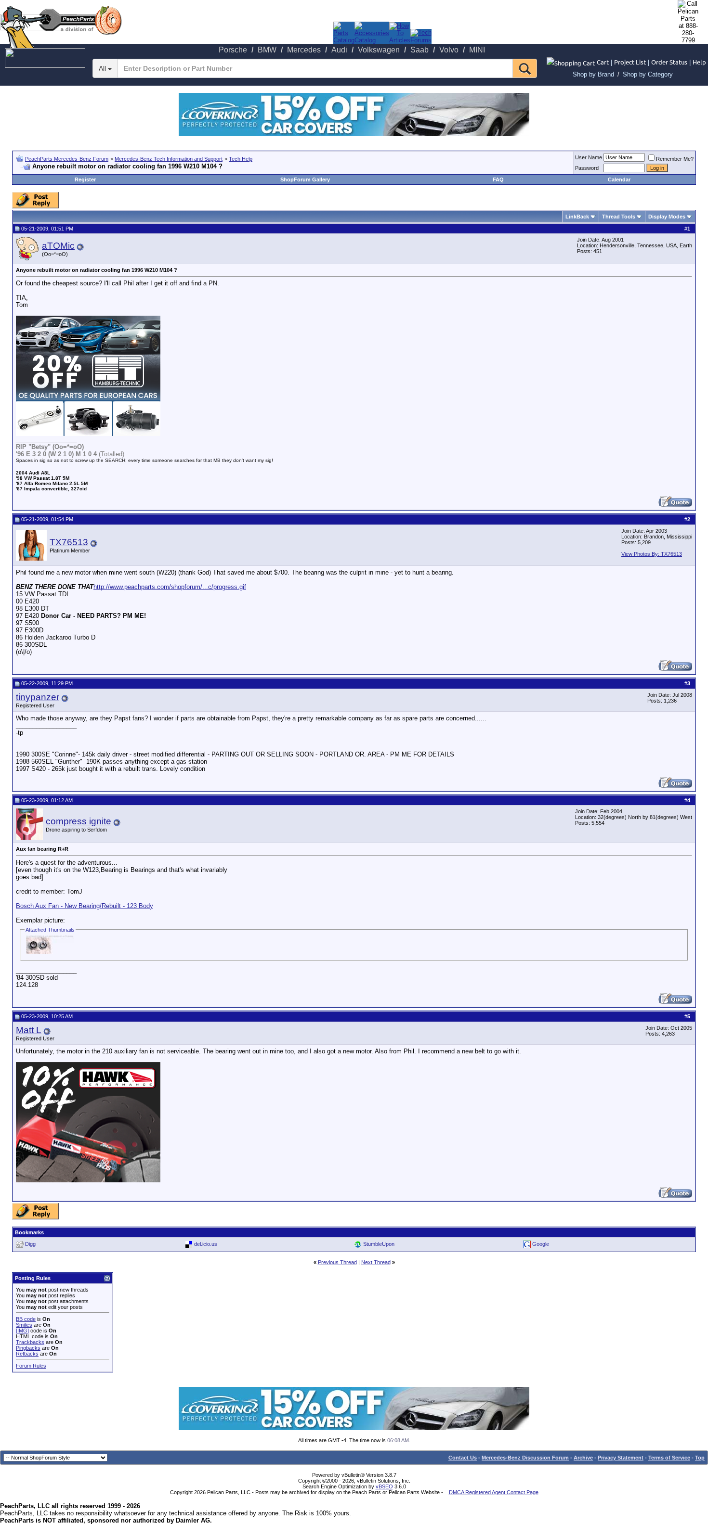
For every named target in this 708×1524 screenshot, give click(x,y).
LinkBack (577, 216)
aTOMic (58, 246)
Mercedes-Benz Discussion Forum (525, 1457)
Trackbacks (30, 1342)
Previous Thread (337, 1262)
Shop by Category (648, 74)
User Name (588, 157)
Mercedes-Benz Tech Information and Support (169, 159)
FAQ (498, 179)
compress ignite (78, 821)
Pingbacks (28, 1348)
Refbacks (27, 1354)
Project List (630, 62)
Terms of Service (669, 1457)
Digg (30, 1244)
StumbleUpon (378, 1244)
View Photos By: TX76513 (651, 554)
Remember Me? (675, 159)
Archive (583, 1457)
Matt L (28, 1030)
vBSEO (384, 1486)
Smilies (24, 1325)
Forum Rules (31, 1366)
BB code (26, 1319)
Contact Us (462, 1457)
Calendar (619, 179)
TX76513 (69, 542)
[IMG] (22, 1330)
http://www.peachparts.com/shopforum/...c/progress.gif (169, 586)
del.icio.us (205, 1244)
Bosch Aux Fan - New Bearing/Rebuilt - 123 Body (84, 905)
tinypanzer (37, 697)
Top (700, 1457)
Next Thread (376, 1262)
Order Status (669, 62)
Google (540, 1244)
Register (85, 179)
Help (699, 62)
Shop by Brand (593, 74)
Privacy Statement (620, 1457)
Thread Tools (618, 216)
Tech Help (240, 159)
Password (587, 168)
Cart (603, 62)
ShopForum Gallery (305, 179)
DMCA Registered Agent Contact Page (493, 1492)
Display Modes (666, 216)
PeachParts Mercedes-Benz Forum (66, 159)
